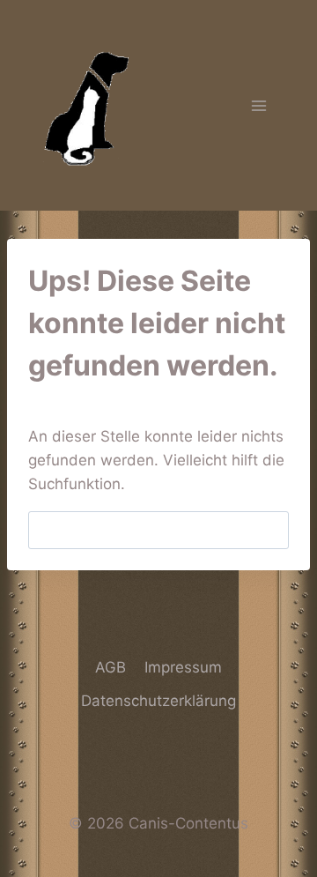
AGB (110, 667)
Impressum (183, 667)
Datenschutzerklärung (158, 701)
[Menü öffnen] (258, 105)
